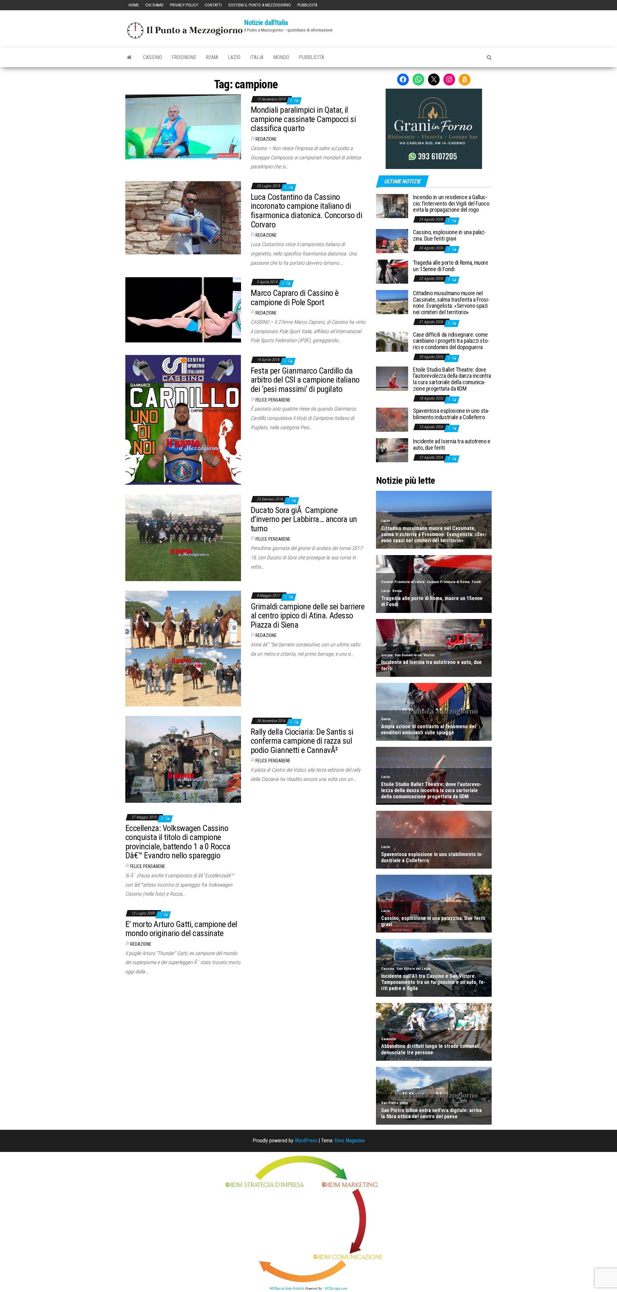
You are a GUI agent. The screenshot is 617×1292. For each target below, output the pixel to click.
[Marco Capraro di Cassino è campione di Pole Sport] (183, 309)
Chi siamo (154, 5)
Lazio (234, 57)
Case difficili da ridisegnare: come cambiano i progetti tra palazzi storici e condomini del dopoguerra (451, 341)
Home (134, 5)
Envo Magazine (350, 1140)
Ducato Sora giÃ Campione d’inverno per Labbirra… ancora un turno (304, 519)
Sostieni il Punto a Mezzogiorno (259, 5)
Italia (257, 57)
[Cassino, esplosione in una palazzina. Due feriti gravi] (392, 241)
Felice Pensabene (273, 400)
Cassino (152, 57)
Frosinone (184, 57)
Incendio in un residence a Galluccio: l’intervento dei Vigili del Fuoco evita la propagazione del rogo (451, 203)
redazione (266, 139)
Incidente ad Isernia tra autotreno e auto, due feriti (451, 444)
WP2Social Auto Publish (287, 1289)
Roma (212, 57)
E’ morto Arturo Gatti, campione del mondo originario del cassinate (181, 928)
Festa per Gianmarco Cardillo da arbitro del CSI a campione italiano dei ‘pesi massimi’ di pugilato (305, 380)
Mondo (281, 57)
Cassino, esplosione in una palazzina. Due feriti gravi (449, 235)
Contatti (213, 5)
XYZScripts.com (336, 1289)
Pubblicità (307, 5)
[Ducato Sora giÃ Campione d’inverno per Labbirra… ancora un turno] (183, 537)
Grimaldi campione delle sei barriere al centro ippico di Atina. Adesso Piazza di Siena (307, 616)
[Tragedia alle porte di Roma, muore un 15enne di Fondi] (392, 271)
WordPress (306, 1140)
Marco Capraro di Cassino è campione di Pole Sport (294, 297)
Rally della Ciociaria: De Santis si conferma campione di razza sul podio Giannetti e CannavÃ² (302, 741)
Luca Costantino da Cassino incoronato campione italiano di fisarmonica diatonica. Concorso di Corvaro (306, 210)
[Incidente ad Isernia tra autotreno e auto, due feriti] (392, 450)
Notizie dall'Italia (266, 23)
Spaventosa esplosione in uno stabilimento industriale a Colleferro (451, 413)
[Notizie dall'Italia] (129, 57)
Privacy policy (184, 5)
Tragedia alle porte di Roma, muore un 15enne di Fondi (450, 265)
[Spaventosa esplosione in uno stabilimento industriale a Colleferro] (392, 419)
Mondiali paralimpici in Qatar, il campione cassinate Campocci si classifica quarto (303, 119)
